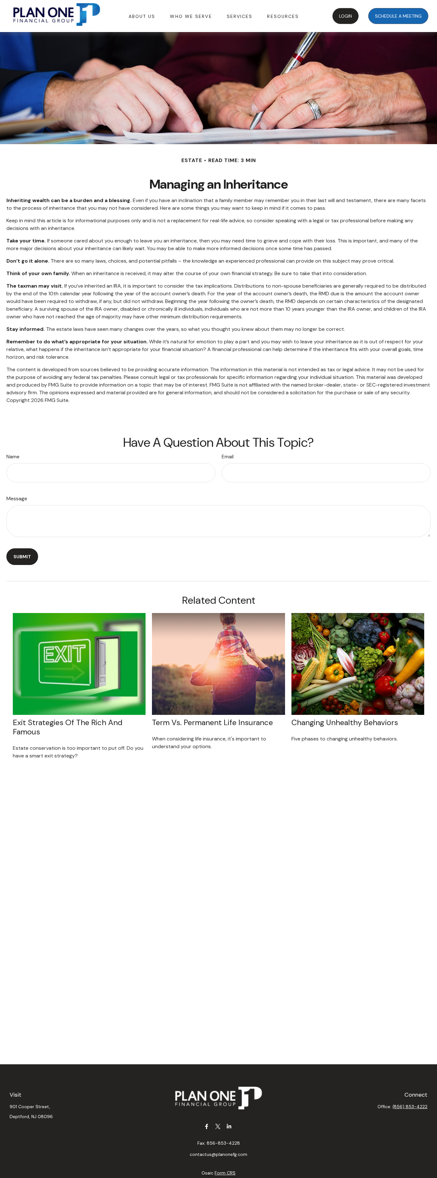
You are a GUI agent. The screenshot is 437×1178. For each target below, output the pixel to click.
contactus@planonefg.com (218, 1154)
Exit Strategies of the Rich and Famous (68, 727)
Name (13, 456)
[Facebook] (207, 1126)
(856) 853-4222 (410, 1106)
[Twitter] (218, 1126)
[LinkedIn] (229, 1126)
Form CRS (225, 1173)
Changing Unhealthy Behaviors (344, 722)
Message (16, 498)
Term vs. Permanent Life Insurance (212, 722)
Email (228, 456)
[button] (142, 15)
